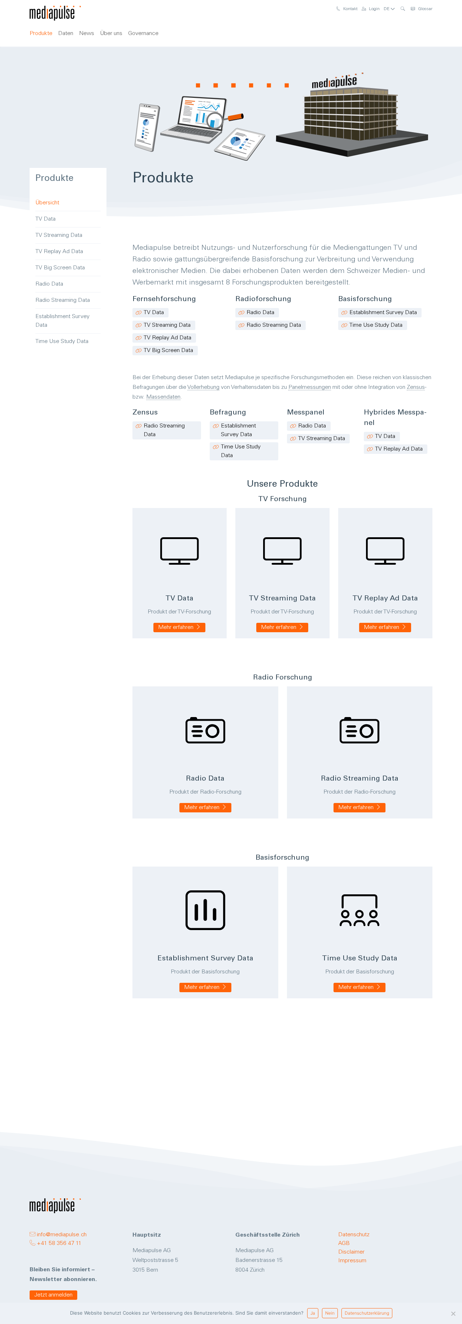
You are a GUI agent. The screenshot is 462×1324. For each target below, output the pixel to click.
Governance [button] (143, 33)
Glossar (424, 9)
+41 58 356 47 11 (58, 1243)
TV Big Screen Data (168, 350)
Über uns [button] (111, 33)
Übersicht (47, 203)
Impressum (352, 1261)
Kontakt (350, 9)
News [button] (86, 33)
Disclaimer (351, 1252)
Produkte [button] (41, 33)
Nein (330, 1313)
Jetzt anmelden (53, 1295)
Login (374, 9)
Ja (312, 1313)
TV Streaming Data (167, 325)
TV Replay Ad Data (167, 338)
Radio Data (260, 313)
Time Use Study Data (375, 325)
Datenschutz (354, 1235)
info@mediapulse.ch (61, 1235)
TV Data (154, 313)
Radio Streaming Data (274, 325)
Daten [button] (65, 33)
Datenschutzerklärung (367, 1313)
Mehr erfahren (176, 627)
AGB (344, 1243)
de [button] (387, 9)
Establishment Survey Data (383, 313)
